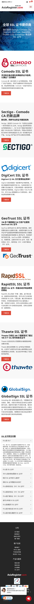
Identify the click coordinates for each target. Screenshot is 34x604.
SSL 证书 (17, 570)
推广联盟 (17, 538)
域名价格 (17, 565)
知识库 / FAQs (17, 554)
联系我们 (17, 534)
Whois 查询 (17, 550)
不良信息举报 (17, 552)
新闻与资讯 (17, 536)
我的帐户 (17, 547)
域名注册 (17, 563)
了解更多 (6, 93)
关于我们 (17, 532)
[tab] (17, 440)
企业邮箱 (17, 567)
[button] (7, 2)
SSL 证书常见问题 (8, 436)
